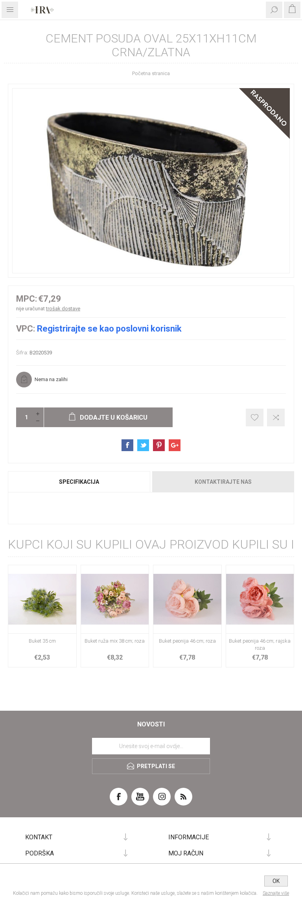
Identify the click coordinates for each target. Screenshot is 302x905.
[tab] (79, 481)
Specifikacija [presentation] (79, 482)
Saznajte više (276, 893)
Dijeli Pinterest (159, 445)
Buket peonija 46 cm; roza (187, 641)
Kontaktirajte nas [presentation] (223, 482)
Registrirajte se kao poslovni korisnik (109, 329)
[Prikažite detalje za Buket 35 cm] (42, 599)
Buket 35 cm (42, 641)
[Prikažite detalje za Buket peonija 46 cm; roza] (187, 599)
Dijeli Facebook (127, 445)
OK (276, 881)
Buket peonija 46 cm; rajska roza (260, 644)
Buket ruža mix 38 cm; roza (115, 641)
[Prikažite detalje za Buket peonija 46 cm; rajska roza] (260, 599)
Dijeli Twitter (143, 445)
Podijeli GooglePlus (174, 445)
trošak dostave (63, 308)
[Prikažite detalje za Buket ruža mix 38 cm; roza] (115, 599)
